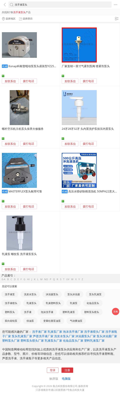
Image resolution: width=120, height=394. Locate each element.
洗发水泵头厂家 (64, 336)
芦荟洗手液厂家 (43, 336)
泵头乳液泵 (95, 294)
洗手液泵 (10, 294)
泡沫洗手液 (47, 312)
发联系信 (10, 81)
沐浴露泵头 (52, 294)
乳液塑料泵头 (53, 303)
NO (46, 279)
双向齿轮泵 (11, 320)
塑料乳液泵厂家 (94, 340)
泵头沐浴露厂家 (107, 336)
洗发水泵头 (30, 294)
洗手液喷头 (11, 303)
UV (67, 279)
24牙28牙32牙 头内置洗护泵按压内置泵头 (88, 129)
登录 (52, 370)
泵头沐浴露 (73, 294)
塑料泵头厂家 (11, 340)
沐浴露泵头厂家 (85, 336)
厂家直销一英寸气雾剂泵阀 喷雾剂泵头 (86, 66)
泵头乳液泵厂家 (22, 336)
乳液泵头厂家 (53, 340)
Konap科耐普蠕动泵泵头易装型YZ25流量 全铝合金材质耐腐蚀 (46, 66)
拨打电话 (28, 81)
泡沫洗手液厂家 (73, 331)
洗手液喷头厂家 (94, 331)
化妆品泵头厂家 (73, 340)
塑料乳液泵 (68, 312)
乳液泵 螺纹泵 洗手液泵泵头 (19, 254)
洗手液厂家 (39, 331)
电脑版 (66, 378)
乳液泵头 (31, 303)
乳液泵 (73, 303)
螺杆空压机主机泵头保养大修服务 (23, 129)
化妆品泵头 (93, 303)
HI (28, 279)
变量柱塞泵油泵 (52, 320)
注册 (67, 370)
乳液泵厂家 (55, 331)
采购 (115, 311)
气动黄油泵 (76, 320)
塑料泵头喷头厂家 (32, 340)
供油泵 (30, 320)
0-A (3, 279)
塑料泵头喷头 (91, 312)
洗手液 (27, 312)
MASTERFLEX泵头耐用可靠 (25, 191)
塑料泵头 (10, 312)
